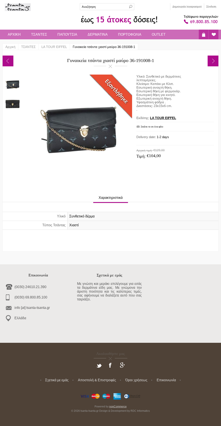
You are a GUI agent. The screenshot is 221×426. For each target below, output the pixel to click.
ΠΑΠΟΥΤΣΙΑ (67, 34)
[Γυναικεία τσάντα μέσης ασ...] (213, 61)
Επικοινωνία (166, 380)
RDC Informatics (140, 410)
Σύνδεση (211, 6)
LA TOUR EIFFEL (163, 118)
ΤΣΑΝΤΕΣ (39, 34)
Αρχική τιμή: (144, 150)
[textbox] (103, 6)
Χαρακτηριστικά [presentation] (111, 197)
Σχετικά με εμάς (57, 380)
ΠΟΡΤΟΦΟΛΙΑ (129, 34)
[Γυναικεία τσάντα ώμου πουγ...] (8, 61)
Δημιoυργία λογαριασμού (187, 6)
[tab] (110, 198)
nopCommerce (118, 406)
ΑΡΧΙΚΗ (14, 34)
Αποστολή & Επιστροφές (97, 380)
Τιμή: (141, 156)
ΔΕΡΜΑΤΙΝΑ (98, 34)
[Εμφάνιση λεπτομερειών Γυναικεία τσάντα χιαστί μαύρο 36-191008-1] (12, 84)
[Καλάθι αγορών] (203, 34)
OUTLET (159, 34)
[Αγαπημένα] (213, 34)
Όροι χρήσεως (136, 380)
